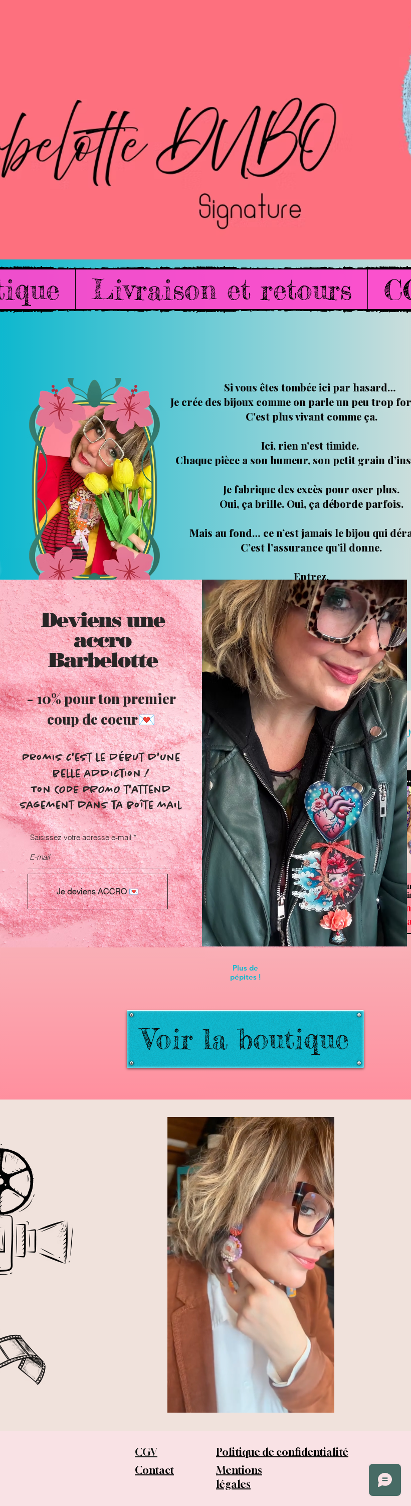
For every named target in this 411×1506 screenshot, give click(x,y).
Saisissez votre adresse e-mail (80, 837)
